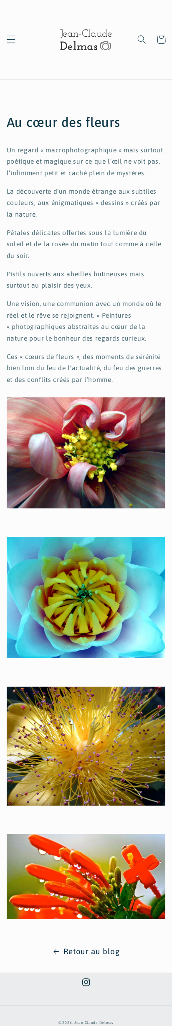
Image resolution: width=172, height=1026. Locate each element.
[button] (10, 39)
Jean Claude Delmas (94, 1023)
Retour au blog (91, 951)
